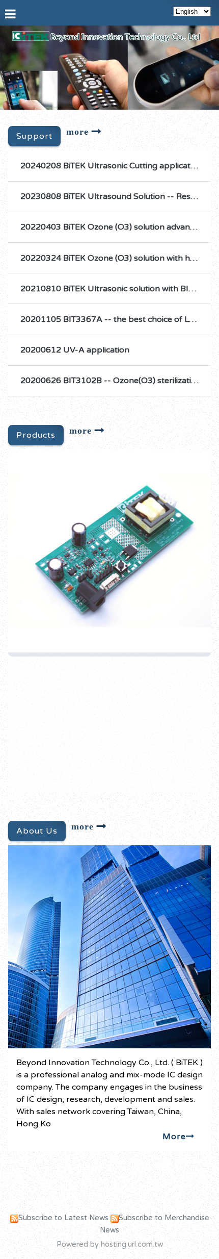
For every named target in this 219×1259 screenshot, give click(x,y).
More (174, 1136)
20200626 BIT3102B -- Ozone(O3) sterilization (110, 380)
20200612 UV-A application (74, 350)
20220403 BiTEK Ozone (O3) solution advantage (111, 227)
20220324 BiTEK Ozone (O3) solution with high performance (111, 258)
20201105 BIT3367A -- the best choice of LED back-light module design (111, 319)
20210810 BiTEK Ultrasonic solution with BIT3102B (111, 289)
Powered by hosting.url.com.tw (110, 1244)
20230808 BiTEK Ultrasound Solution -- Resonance (111, 196)
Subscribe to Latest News (63, 1218)
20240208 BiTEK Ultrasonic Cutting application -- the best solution (111, 166)
